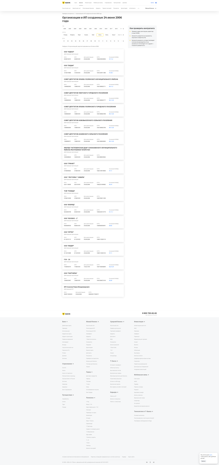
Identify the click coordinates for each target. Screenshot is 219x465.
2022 (85, 28)
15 (118, 41)
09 (95, 41)
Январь (65, 34)
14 (114, 41)
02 (68, 41)
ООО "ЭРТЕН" (69, 232)
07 (87, 41)
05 (79, 41)
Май (93, 34)
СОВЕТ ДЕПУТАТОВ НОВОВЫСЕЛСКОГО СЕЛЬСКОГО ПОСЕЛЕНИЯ (88, 120)
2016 (116, 28)
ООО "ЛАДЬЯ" (69, 66)
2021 (90, 28)
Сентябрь (120, 34)
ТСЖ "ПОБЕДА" (69, 191)
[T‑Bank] (66, 2)
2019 (101, 28)
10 (98, 41)
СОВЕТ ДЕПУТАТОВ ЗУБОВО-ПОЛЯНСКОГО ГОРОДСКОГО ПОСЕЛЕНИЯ (90, 107)
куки (211, 455)
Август (113, 34)
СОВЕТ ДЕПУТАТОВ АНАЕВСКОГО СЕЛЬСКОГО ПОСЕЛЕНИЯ (86, 134)
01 (64, 41)
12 (106, 41)
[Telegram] (154, 462)
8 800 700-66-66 (149, 313)
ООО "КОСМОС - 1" (71, 218)
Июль (106, 34)
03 (71, 41)
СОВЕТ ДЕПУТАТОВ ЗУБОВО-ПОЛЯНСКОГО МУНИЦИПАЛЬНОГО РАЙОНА (91, 79)
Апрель (86, 34)
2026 (64, 28)
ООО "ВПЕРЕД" (69, 205)
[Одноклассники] (150, 462)
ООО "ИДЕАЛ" (69, 52)
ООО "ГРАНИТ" (69, 164)
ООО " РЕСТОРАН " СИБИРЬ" (74, 177)
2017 (111, 28)
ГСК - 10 (67, 260)
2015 (121, 28)
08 (91, 41)
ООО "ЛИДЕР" (69, 246)
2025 (70, 28)
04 (75, 41)
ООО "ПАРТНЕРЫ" (70, 273)
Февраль (72, 34)
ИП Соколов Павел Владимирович (77, 287)
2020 (95, 28)
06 (83, 41)
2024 (75, 28)
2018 (106, 28)
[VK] (147, 462)
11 (102, 41)
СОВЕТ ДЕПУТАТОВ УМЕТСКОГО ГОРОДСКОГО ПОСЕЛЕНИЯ (86, 93)
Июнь (99, 34)
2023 (80, 28)
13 (110, 41)
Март (79, 34)
